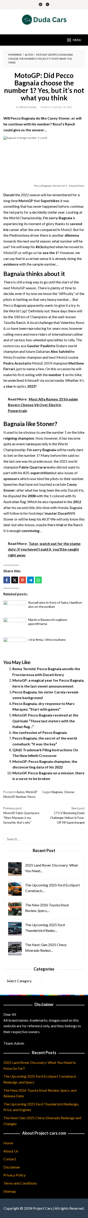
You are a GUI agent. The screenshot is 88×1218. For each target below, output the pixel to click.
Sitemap (9, 1191)
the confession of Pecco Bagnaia (39, 732)
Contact (9, 1159)
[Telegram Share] (30, 580)
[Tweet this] (14, 580)
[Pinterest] (40, 4)
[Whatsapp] (38, 580)
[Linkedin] (47, 4)
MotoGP (31, 792)
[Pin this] (22, 580)
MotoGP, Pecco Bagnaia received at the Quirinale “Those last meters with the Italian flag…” (45, 721)
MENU (77, 40)
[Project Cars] (44, 19)
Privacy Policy (14, 1175)
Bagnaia (57, 792)
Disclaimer (11, 1167)
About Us (10, 1151)
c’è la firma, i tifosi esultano (47, 639)
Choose (69, 792)
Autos (20, 792)
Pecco (31, 797)
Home (8, 1143)
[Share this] (6, 580)
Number (21, 797)
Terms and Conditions (20, 1183)
